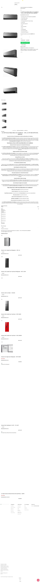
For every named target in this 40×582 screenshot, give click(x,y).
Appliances (12, 555)
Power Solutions (13, 559)
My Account (19, 554)
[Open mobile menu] (1, 1)
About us (25, 554)
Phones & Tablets (13, 554)
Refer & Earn (19, 561)
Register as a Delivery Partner (20, 559)
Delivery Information (19, 557)
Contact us (25, 555)
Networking (12, 558)
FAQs (18, 555)
